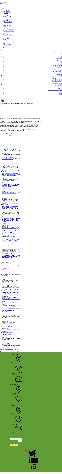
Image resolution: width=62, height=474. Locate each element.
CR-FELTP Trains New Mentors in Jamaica (10, 319)
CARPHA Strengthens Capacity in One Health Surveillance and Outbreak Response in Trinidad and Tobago (11, 195)
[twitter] (26, 451)
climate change (13, 351)
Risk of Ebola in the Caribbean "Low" (9, 334)
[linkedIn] (26, 458)
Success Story (12, 349)
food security (2, 349)
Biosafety (8, 349)
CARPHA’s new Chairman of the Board (9, 283)
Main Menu (4, 1)
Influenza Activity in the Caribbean (8, 341)
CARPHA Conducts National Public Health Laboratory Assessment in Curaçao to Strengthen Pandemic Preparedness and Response (11, 174)
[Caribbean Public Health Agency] (3, 3)
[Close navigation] (61, 54)
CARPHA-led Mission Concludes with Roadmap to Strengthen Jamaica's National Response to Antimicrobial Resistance (11, 185)
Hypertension (4, 269)
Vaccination (8, 344)
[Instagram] (28, 465)
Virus (6, 344)
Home (3, 99)
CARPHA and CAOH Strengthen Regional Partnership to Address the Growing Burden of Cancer (11, 150)
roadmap (5, 349)
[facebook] (28, 451)
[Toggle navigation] (61, 53)
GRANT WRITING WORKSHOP (8, 326)
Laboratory (2, 351)
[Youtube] (28, 458)
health (9, 351)
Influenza (3, 344)
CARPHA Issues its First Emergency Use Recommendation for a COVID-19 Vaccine (10, 302)
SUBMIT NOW (14, 444)
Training (17, 351)
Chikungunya (6, 351)
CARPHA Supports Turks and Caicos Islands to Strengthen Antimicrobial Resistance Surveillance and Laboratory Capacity (11, 256)
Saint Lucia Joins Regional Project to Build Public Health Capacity (10, 293)
